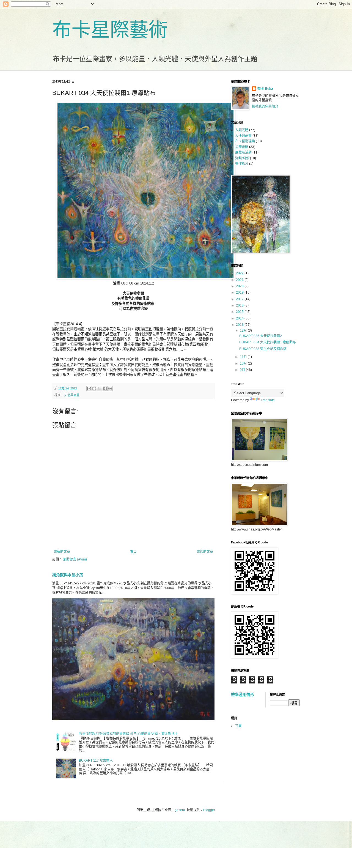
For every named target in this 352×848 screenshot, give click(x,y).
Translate (268, 400)
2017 (240, 299)
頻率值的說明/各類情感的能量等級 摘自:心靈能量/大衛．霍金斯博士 (128, 734)
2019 (240, 292)
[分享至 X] (99, 388)
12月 (244, 330)
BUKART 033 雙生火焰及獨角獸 (263, 349)
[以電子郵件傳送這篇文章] (89, 388)
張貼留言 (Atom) (75, 559)
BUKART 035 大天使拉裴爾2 (260, 336)
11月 (244, 357)
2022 (240, 273)
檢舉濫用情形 (242, 694)
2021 (240, 280)
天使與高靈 (71, 395)
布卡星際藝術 (110, 30)
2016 (240, 305)
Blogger (209, 810)
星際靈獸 (241, 147)
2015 (240, 312)
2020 (240, 286)
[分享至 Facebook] (105, 388)
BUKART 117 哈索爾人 (96, 760)
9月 (243, 370)
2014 (240, 318)
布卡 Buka (265, 89)
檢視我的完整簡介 (265, 106)
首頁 (133, 552)
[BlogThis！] (94, 388)
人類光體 (241, 130)
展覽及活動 (243, 152)
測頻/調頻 (242, 158)
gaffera (180, 810)
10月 (244, 363)
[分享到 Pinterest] (110, 388)
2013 (240, 325)
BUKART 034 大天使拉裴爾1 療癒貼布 (267, 342)
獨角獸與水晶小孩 (67, 575)
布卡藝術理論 (245, 141)
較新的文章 (62, 552)
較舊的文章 (205, 552)
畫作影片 (241, 164)
